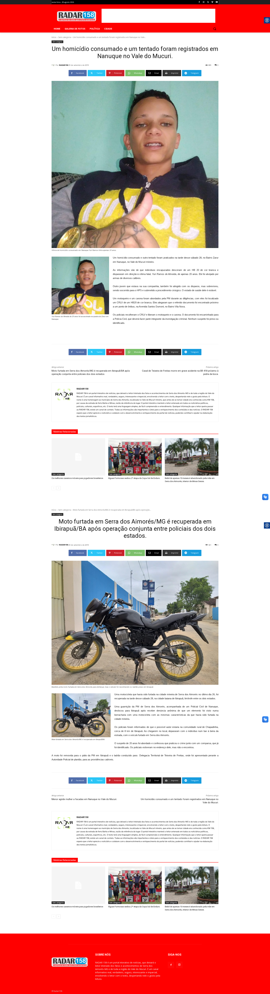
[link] (199, 2)
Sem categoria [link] (64, 37)
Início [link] (54, 37)
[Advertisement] (158, 16)
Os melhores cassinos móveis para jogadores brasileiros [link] (77, 478)
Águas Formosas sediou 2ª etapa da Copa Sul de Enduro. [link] (134, 478)
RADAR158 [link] (63, 65)
